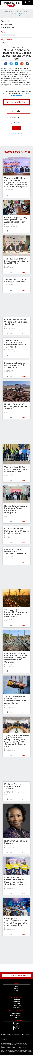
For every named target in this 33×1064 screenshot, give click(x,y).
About (16, 986)
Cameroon (14, 226)
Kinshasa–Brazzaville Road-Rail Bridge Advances (14, 786)
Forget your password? (16, 133)
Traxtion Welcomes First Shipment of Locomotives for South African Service (15, 699)
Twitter (18, 1025)
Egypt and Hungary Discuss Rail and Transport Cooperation (15, 551)
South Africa (12, 371)
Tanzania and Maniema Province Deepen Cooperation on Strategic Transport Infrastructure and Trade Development (16, 182)
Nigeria (13, 516)
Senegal (13, 351)
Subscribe (16, 992)
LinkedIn (17, 1027)
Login (16, 994)
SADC (6, 267)
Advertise (16, 990)
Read (23, 196)
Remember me (18, 123)
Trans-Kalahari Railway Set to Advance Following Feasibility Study (16, 261)
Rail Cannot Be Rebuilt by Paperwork (16, 842)
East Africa (7, 191)
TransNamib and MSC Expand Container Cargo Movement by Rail (15, 469)
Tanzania (13, 191)
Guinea (13, 750)
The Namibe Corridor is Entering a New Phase (15, 280)
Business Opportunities (16, 1015)
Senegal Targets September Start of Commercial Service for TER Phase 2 (15, 343)
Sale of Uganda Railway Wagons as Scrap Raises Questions (15, 322)
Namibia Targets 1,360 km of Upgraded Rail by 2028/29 (15, 406)
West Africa (8, 351)
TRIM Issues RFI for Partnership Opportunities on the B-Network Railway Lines (16, 613)
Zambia (10, 286)
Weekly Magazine (16, 1013)
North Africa (8, 537)
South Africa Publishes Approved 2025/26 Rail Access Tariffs (15, 365)
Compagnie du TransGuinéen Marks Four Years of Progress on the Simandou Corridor (16, 921)
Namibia (11, 267)
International (11, 10)
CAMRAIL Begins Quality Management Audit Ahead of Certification (15, 219)
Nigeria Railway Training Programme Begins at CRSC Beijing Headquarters (15, 509)
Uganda (13, 328)
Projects (16, 1017)
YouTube (18, 1029)
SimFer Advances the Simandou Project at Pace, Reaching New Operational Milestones (15, 880)
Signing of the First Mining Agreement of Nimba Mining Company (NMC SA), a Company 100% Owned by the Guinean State (16, 740)
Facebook (18, 1023)
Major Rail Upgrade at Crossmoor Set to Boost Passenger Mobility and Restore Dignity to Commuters (15, 657)
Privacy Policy (4, 1039)
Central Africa (8, 226)
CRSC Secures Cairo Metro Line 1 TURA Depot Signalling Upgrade (16, 531)
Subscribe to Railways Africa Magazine (16, 975)
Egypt (13, 537)
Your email (10, 111)
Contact (16, 988)
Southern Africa (16, 1005)
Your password (11, 117)
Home (4, 10)
